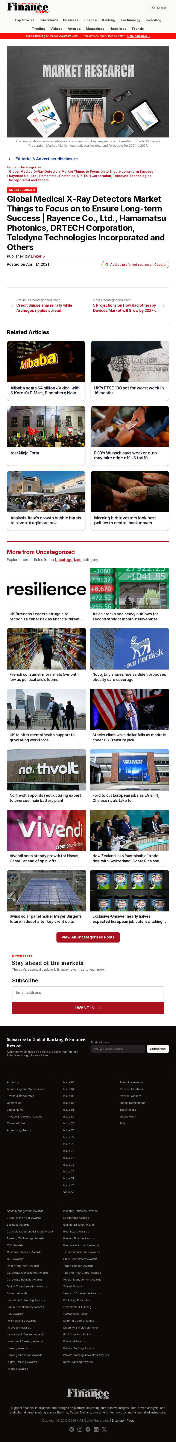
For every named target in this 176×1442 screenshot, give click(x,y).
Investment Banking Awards (25, 1341)
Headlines (117, 28)
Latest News (15, 1109)
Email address (100, 1042)
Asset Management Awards (25, 1211)
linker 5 (38, 256)
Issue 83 (68, 1096)
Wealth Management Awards (82, 1279)
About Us (13, 1082)
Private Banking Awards (79, 1348)
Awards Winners (130, 1096)
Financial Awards (74, 1341)
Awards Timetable (132, 1089)
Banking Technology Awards (25, 1238)
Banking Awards (17, 1348)
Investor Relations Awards (80, 1211)
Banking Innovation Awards (24, 1355)
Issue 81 (68, 1109)
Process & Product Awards (81, 1245)
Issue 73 (68, 1164)
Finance (90, 20)
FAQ (122, 1123)
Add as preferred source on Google (137, 264)
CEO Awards (15, 1245)
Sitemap (118, 1420)
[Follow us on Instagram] (79, 1429)
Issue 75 (68, 1150)
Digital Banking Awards (22, 1362)
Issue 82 (68, 1102)
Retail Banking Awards (78, 1362)
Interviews (49, 20)
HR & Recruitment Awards (80, 1259)
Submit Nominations (132, 1102)
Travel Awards (73, 1286)
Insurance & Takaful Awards (25, 1334)
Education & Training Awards (26, 1300)
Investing (153, 20)
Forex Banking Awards (21, 1320)
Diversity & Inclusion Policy (81, 1327)
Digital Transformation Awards (27, 1286)
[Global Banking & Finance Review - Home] (46, 8)
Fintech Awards (17, 1293)
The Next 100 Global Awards (82, 1272)
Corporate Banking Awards (24, 1279)
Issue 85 (68, 1082)
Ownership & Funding (77, 1307)
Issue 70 (68, 1185)
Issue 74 (68, 1157)
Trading (38, 28)
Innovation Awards (19, 1327)
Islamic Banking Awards (79, 1224)
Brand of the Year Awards (24, 1217)
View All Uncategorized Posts (88, 937)
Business (71, 20)
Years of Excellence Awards (82, 1293)
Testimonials (128, 1109)
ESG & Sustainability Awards (25, 1307)
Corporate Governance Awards (28, 1272)
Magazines (95, 28)
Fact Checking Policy (77, 1334)
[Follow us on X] (104, 1429)
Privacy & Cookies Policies (24, 1116)
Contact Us (14, 1102)
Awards (74, 28)
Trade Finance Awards (78, 1265)
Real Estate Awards (76, 1231)
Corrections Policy (75, 1313)
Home (12, 167)
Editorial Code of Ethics (78, 1320)
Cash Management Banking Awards (30, 1231)
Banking (108, 20)
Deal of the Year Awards (23, 1265)
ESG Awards (15, 1313)
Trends (138, 28)
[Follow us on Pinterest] (71, 1429)
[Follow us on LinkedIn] (96, 1429)
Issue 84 (68, 1089)
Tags (130, 1420)
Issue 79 (68, 1123)
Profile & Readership (20, 1096)
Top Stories (25, 20)
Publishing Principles (76, 1300)
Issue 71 (68, 1178)
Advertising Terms (19, 1130)
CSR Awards (15, 1259)
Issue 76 (68, 1144)
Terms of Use (16, 1123)
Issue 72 (68, 1171)
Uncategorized (32, 167)
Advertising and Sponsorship (26, 1089)
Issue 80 (68, 1116)
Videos (56, 28)
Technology (131, 20)
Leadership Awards (76, 1217)
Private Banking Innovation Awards (86, 1355)
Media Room (128, 1116)
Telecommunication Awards (81, 1252)
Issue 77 (68, 1137)
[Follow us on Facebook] (88, 1429)
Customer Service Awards (24, 1252)
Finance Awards (17, 1368)
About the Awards (131, 1082)
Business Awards (18, 1224)
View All (68, 1192)
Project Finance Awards (79, 1238)
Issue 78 (68, 1130)
